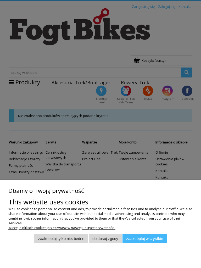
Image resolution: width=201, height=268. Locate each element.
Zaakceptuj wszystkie (144, 238)
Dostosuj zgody (105, 238)
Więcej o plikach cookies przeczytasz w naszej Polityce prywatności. (61, 227)
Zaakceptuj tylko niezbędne (61, 238)
